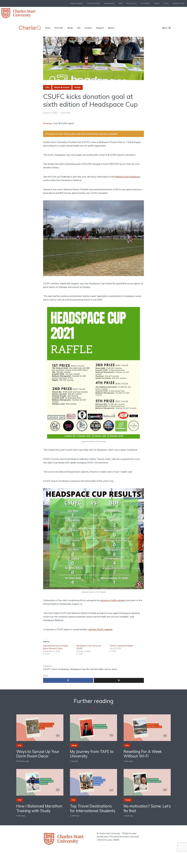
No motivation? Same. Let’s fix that (147, 808)
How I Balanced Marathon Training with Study (39, 808)
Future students (76, 3)
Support (100, 28)
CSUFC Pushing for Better (121, 645)
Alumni (156, 3)
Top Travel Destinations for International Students (92, 808)
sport (114, 669)
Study (70, 28)
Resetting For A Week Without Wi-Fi (143, 753)
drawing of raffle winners (112, 600)
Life (78, 28)
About (111, 28)
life (87, 669)
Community (145, 3)
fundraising (63, 669)
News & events (61, 87)
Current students (93, 3)
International (109, 3)
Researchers (131, 3)
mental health (96, 669)
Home (47, 28)
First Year (58, 28)
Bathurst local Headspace (127, 176)
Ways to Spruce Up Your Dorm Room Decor (37, 753)
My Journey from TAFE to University (92, 753)
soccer (107, 669)
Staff (120, 3)
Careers (88, 28)
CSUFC (46, 669)
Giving (166, 3)
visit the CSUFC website (100, 629)
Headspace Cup (77, 669)
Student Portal (178, 3)
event (54, 669)
